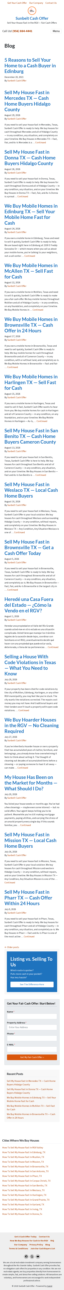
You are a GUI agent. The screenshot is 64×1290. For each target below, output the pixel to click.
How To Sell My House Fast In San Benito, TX (24, 1185)
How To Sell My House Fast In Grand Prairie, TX (25, 1199)
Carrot (49, 1286)
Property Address (16, 1022)
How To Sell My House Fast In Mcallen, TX (23, 1157)
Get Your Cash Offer (17, 3)
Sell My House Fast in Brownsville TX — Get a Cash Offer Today (29, 547)
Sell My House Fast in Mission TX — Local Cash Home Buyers (30, 840)
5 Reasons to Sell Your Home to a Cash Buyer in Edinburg (30, 65)
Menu (56, 31)
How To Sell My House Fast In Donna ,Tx (22, 1214)
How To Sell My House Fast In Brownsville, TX (25, 1166)
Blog (47, 1244)
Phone (11, 1033)
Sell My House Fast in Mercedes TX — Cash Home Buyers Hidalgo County (27, 100)
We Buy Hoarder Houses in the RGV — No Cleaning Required (31, 725)
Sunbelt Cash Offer (16, 80)
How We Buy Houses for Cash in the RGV (29, 1240)
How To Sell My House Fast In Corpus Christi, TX (26, 1180)
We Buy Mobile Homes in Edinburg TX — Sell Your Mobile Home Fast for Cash (31, 214)
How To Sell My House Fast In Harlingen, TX (24, 1195)
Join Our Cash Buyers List (43, 1248)
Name (10, 1011)
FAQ (52, 1240)
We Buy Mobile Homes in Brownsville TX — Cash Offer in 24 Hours (31, 324)
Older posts (13, 947)
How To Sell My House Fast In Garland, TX (23, 1204)
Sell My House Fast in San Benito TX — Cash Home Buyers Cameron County (31, 436)
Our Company (36, 3)
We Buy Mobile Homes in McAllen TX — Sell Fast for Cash (31, 271)
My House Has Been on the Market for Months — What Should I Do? (30, 782)
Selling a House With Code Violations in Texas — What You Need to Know (30, 665)
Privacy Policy (36, 1244)
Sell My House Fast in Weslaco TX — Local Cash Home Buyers (31, 490)
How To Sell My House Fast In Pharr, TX (22, 1176)
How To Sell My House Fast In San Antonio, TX (25, 1171)
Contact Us (51, 3)
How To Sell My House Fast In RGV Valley (22, 1147)
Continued (40, 142)
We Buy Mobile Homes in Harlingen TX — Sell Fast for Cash (31, 382)
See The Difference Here (32, 984)
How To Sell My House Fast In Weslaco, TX (23, 1190)
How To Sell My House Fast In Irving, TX (22, 1209)
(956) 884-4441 (22, 31)
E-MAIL (11, 1044)
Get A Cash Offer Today (25, 1236)
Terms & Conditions (18, 1248)
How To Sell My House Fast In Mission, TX (23, 1161)
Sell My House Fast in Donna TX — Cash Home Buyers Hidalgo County (30, 157)
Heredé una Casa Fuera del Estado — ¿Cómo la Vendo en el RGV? (28, 604)
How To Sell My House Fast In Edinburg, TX (23, 1152)
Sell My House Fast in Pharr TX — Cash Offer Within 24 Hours (28, 897)
